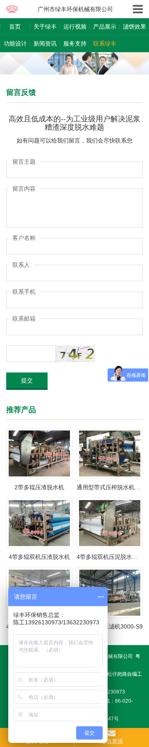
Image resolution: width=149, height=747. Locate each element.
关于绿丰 (45, 26)
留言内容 (24, 188)
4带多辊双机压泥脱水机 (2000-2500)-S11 (110, 557)
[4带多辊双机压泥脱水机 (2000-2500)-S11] (109, 522)
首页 (15, 26)
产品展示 (104, 26)
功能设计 (15, 43)
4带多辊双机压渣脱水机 (39, 557)
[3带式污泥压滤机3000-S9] (109, 592)
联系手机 (24, 291)
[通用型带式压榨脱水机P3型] (109, 453)
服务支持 (75, 43)
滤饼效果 (134, 26)
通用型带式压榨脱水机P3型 (110, 487)
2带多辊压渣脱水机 (39, 487)
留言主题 (24, 161)
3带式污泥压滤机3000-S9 (110, 626)
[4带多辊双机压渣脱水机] (39, 522)
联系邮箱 (24, 318)
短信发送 (111, 741)
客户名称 (24, 237)
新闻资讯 (45, 43)
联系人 (21, 264)
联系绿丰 (104, 43)
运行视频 (75, 26)
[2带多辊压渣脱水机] (39, 453)
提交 (27, 380)
